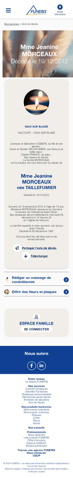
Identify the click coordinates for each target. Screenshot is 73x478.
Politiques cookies (36, 471)
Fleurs (36, 420)
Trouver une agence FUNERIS (36, 450)
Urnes (36, 417)
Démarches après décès (36, 396)
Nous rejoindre (36, 434)
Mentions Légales (13, 468)
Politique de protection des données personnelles (44, 468)
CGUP (36, 455)
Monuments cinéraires (36, 412)
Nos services (11, 23)
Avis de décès (37, 402)
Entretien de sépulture (36, 399)
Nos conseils (36, 427)
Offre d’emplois (36, 440)
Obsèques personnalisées (36, 394)
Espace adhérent (36, 442)
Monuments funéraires (36, 409)
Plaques (36, 414)
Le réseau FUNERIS (36, 381)
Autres (36, 423)
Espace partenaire (36, 445)
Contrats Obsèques (36, 388)
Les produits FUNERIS (36, 437)
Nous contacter (36, 452)
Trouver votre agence (60, 12)
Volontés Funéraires (36, 391)
